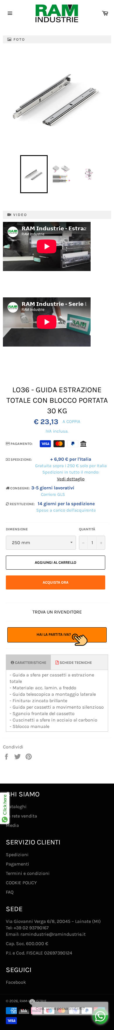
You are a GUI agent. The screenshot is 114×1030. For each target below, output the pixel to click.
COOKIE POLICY (21, 882)
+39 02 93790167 (31, 927)
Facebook (16, 982)
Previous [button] (17, 174)
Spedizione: (21, 459)
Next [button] (105, 174)
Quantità (87, 529)
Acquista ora (55, 582)
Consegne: (19, 488)
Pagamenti (17, 864)
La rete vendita (21, 816)
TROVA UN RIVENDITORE (57, 612)
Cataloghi (16, 806)
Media (12, 825)
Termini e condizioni (28, 873)
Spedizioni (17, 854)
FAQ (9, 892)
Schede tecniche (75, 662)
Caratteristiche (30, 662)
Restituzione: (22, 504)
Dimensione (17, 529)
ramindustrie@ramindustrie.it (53, 934)
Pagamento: (21, 444)
